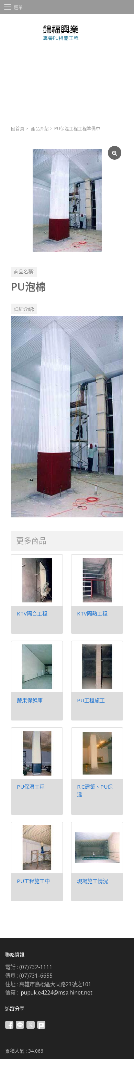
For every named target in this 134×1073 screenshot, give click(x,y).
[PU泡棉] (67, 200)
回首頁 (17, 129)
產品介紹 (40, 129)
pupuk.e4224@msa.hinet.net (56, 992)
